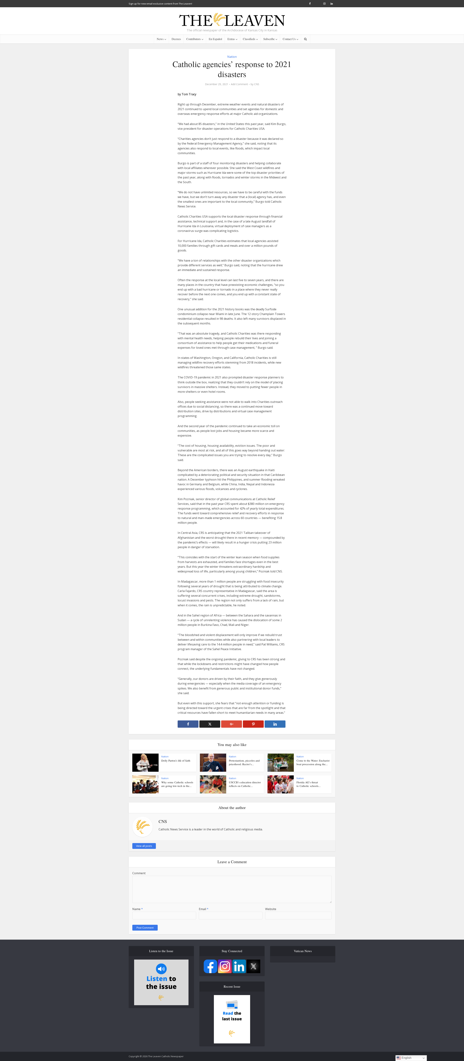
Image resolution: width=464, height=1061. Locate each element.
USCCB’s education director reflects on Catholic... (245, 784)
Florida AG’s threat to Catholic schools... (309, 784)
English (406, 1057)
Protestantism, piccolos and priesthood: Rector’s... (244, 762)
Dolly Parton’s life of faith (175, 760)
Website (270, 909)
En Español (215, 39)
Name (137, 909)
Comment (139, 873)
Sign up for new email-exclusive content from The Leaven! (160, 3)
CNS (256, 84)
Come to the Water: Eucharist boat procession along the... (313, 762)
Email (203, 909)
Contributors (193, 39)
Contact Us (289, 39)
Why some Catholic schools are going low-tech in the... (177, 784)
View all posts (144, 846)
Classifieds (249, 39)
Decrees (176, 39)
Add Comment (239, 84)
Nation (232, 57)
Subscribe (269, 39)
